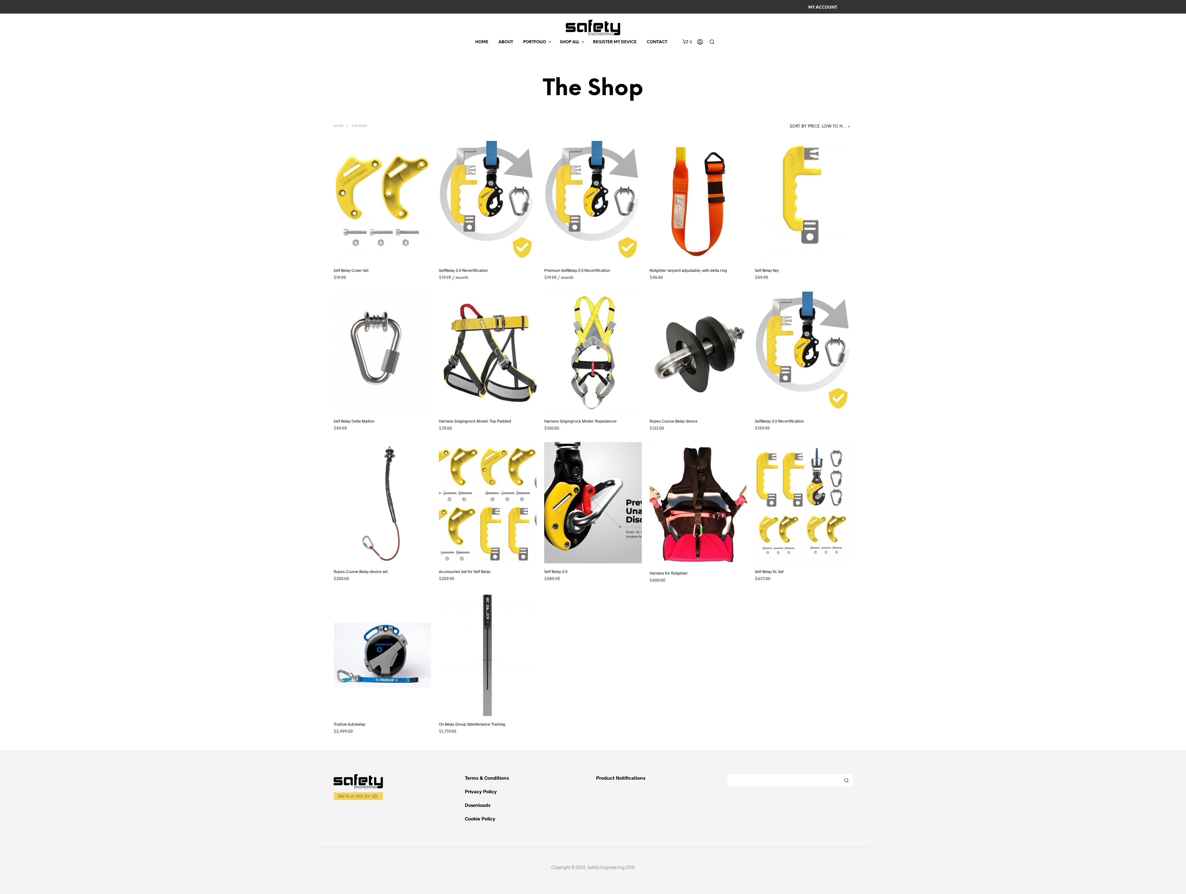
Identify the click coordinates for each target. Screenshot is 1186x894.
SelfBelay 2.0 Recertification (463, 270)
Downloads (477, 805)
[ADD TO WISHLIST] (382, 250)
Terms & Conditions (487, 778)
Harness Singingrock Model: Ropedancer (580, 420)
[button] (687, 42)
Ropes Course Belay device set (361, 571)
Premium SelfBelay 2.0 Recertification (577, 270)
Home (481, 42)
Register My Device (615, 42)
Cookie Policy (480, 818)
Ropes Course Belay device (673, 420)
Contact (657, 42)
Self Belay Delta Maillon (354, 420)
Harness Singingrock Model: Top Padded (475, 420)
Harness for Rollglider (669, 573)
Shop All (569, 42)
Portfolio (534, 42)
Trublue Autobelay (349, 723)
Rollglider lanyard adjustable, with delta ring (688, 270)
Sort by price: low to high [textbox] (820, 126)
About (505, 42)
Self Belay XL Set (769, 571)
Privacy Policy (481, 791)
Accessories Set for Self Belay (464, 571)
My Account (822, 8)
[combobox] (821, 126)
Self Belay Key (767, 270)
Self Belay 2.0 (555, 571)
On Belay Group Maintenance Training (472, 723)
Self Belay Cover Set (351, 270)
